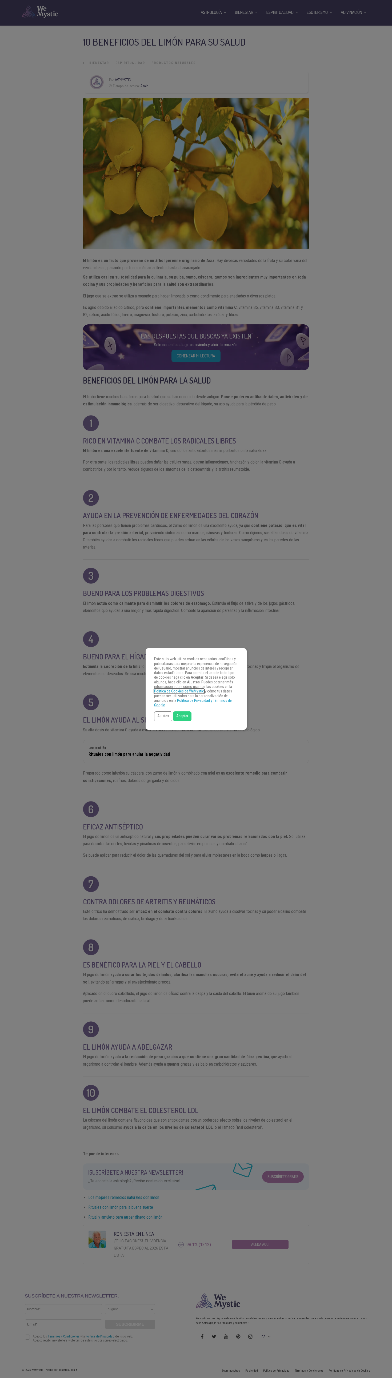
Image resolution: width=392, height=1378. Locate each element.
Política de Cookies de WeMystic (179, 691)
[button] (163, 716)
